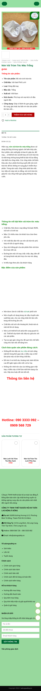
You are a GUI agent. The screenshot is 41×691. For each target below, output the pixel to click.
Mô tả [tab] (4, 133)
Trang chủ (6, 60)
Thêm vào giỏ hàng (23, 115)
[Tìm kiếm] (36, 4)
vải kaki (26, 311)
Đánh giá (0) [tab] (6, 141)
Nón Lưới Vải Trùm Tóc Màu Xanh (10, 460)
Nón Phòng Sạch (20, 62)
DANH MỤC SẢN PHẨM (20, 60)
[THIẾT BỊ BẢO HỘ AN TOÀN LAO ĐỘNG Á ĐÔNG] (20, 3)
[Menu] (4, 4)
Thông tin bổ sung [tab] (9, 137)
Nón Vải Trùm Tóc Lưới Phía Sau (30, 460)
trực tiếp (23, 351)
